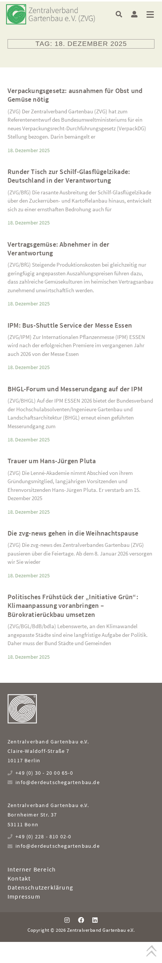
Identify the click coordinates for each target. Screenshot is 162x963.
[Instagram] (67, 920)
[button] (119, 14)
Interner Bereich (32, 869)
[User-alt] (134, 14)
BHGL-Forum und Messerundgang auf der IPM (75, 389)
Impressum (24, 896)
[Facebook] (81, 920)
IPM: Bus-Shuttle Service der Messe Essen (70, 325)
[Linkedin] (95, 920)
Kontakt (19, 878)
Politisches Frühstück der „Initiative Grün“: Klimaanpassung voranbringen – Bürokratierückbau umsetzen (73, 605)
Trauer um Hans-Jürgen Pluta (52, 460)
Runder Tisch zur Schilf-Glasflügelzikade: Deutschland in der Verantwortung (69, 176)
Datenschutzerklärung (40, 887)
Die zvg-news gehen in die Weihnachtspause (73, 533)
